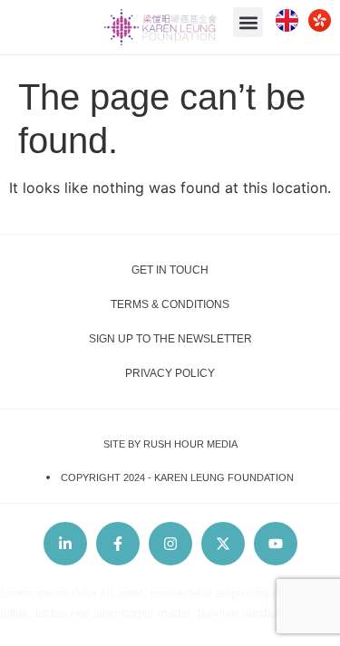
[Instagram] (170, 543)
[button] (248, 22)
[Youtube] (275, 543)
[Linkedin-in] (65, 543)
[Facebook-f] (118, 543)
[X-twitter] (223, 543)
